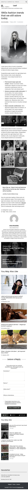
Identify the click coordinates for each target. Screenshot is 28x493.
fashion (10, 211)
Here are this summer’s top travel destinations (18, 426)
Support (10, 484)
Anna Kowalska (4, 22)
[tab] (4, 415)
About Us (4, 1)
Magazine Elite (20, 487)
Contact (18, 484)
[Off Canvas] (2, 5)
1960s (7, 211)
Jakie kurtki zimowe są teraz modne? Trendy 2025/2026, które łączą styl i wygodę (12, 298)
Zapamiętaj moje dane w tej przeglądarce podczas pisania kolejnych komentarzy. (13, 403)
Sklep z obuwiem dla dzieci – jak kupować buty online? (13, 352)
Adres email (6, 389)
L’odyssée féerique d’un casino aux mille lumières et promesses (11, 440)
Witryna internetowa (8, 395)
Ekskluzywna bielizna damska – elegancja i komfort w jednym (13, 325)
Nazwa (5, 383)
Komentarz (6, 371)
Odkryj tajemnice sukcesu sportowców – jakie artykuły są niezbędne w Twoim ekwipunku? (17, 447)
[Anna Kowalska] (14, 219)
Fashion (10, 209)
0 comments (20, 22)
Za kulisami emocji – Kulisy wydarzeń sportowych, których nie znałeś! (17, 456)
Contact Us (10, 1)
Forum (17, 1)
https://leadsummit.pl (14, 227)
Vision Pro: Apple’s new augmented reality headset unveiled (16, 434)
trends (14, 211)
